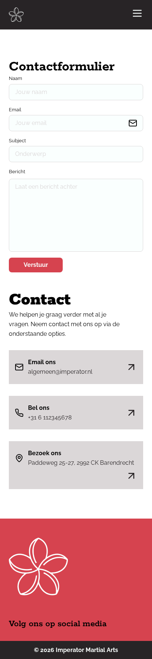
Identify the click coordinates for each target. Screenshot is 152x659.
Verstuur (36, 264)
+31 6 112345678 (50, 417)
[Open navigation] (137, 14)
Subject (17, 140)
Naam (15, 78)
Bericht (17, 171)
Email (15, 109)
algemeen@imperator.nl (60, 371)
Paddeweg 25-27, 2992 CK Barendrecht (81, 462)
